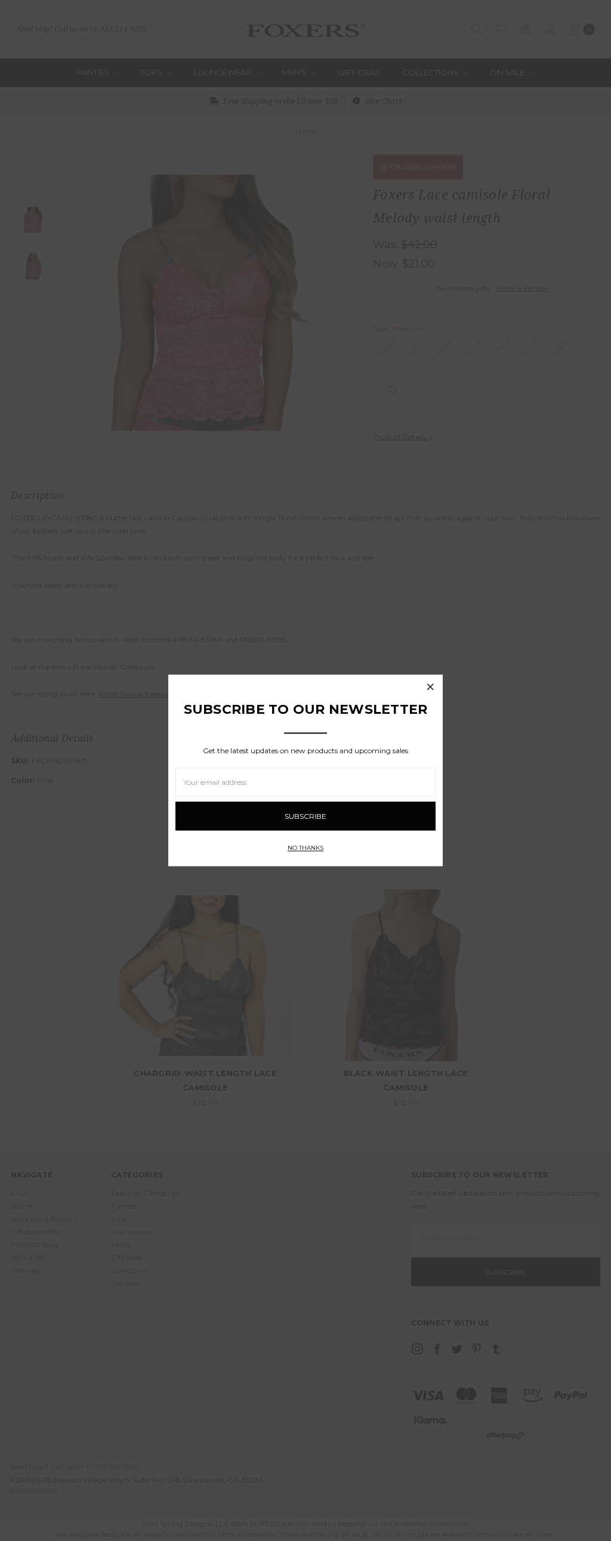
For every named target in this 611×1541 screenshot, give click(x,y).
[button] (430, 686)
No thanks (305, 848)
